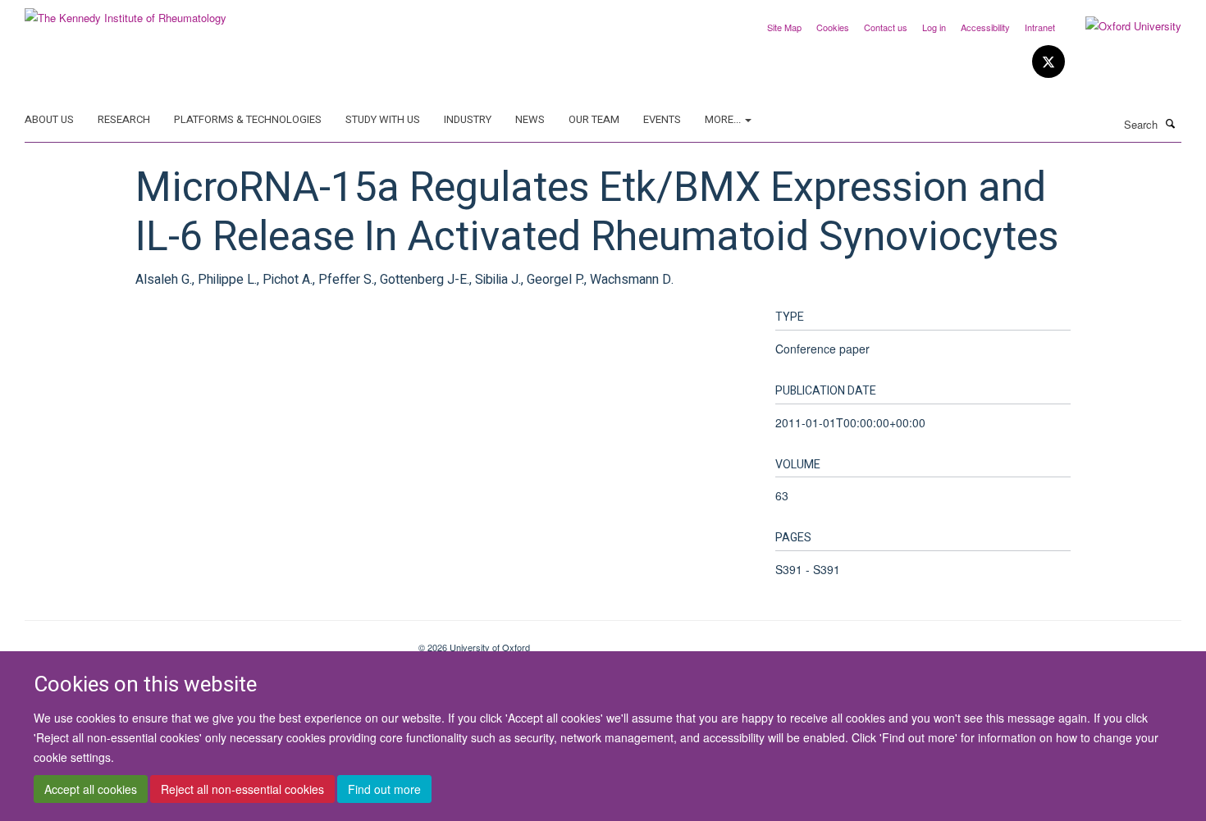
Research (124, 119)
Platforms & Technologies (248, 119)
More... (724, 119)
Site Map (784, 27)
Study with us (382, 119)
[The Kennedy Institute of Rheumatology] (125, 12)
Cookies (832, 27)
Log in (934, 27)
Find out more (384, 789)
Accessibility (985, 27)
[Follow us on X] (1048, 62)
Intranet (1040, 27)
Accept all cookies (90, 789)
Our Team (594, 119)
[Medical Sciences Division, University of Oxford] (209, 641)
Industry (467, 119)
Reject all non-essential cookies (242, 789)
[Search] (1171, 123)
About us (49, 119)
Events (662, 119)
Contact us (885, 27)
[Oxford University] (1121, 26)
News (530, 119)
